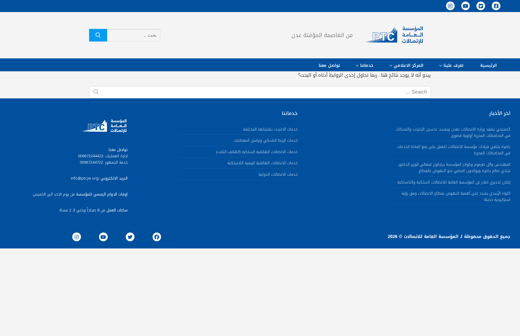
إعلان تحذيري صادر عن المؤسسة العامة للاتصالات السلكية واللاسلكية (453, 182)
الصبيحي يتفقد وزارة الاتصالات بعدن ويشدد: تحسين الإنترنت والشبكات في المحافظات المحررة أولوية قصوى (452, 132)
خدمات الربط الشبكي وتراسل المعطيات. (265, 140)
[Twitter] (480, 6)
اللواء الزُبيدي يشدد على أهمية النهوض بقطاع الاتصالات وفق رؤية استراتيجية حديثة (455, 196)
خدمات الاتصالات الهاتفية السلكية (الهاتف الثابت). (256, 152)
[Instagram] (450, 6)
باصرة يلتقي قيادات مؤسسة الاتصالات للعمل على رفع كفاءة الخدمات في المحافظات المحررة (453, 150)
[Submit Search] (98, 35)
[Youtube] (465, 6)
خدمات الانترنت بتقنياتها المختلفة (270, 129)
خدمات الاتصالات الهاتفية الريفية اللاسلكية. (262, 163)
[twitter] (130, 237)
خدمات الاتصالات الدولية (278, 174)
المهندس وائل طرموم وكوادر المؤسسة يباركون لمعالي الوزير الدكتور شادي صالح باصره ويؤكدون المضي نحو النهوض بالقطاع (454, 167)
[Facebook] (496, 6)
